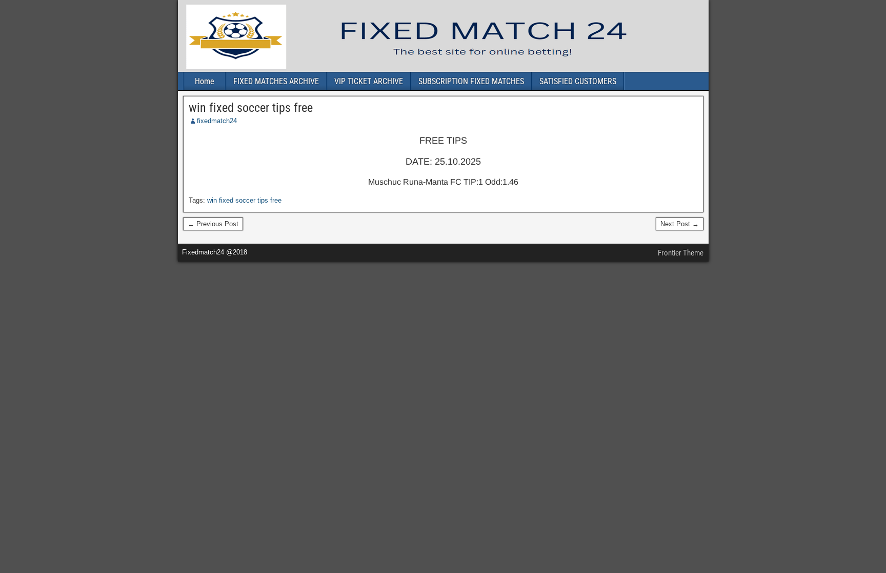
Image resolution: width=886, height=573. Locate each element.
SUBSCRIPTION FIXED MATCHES (471, 81)
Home (204, 81)
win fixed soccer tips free (251, 108)
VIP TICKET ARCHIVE (368, 81)
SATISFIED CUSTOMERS (577, 81)
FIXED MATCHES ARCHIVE (276, 81)
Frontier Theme (680, 253)
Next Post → (679, 224)
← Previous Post (213, 224)
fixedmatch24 (217, 121)
